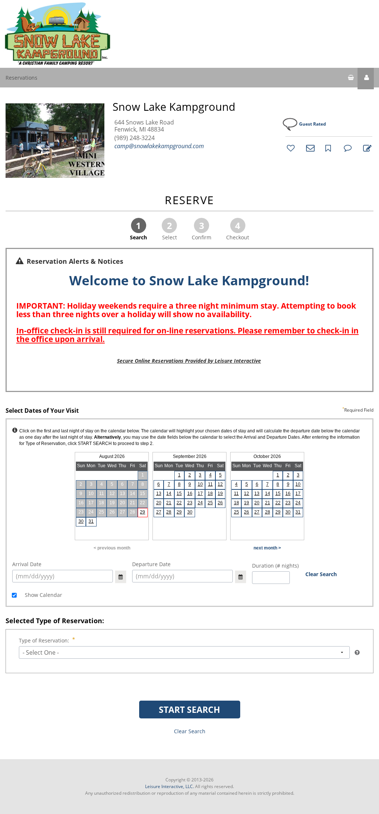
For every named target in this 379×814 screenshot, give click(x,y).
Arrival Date (26, 564)
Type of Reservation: (44, 640)
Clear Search (321, 574)
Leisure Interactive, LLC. (169, 786)
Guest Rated (312, 124)
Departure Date (151, 564)
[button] (366, 78)
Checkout (237, 230)
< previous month (112, 548)
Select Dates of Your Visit (189, 411)
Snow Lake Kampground (174, 107)
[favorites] (290, 148)
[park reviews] (347, 148)
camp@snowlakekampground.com (159, 146)
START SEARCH (189, 709)
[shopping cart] (351, 78)
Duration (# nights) (275, 565)
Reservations (21, 77)
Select (169, 230)
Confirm (201, 230)
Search (138, 230)
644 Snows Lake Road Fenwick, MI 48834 (144, 126)
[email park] (309, 148)
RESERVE (189, 200)
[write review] (366, 148)
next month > (267, 548)
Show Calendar (42, 594)
